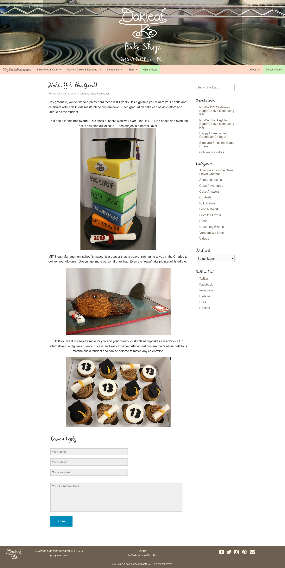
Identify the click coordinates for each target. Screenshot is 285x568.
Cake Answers (209, 191)
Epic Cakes (207, 203)
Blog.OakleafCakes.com (17, 69)
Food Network (209, 209)
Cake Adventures (100, 93)
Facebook (206, 284)
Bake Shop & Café (47, 69)
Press (203, 221)
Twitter (203, 278)
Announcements (210, 179)
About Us (254, 69)
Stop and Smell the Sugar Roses (217, 144)
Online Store (150, 69)
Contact (204, 307)
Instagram (206, 290)
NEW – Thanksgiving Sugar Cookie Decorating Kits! (216, 124)
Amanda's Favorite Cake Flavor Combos (216, 172)
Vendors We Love (211, 232)
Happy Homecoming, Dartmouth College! (213, 135)
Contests (205, 197)
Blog (131, 69)
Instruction (113, 69)
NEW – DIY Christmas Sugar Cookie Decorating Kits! (216, 111)
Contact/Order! (274, 69)
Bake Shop (143, 46)
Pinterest (205, 296)
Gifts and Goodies (211, 152)
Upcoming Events (211, 226)
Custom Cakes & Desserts (82, 69)
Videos (204, 238)
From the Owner (210, 215)
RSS (202, 302)
